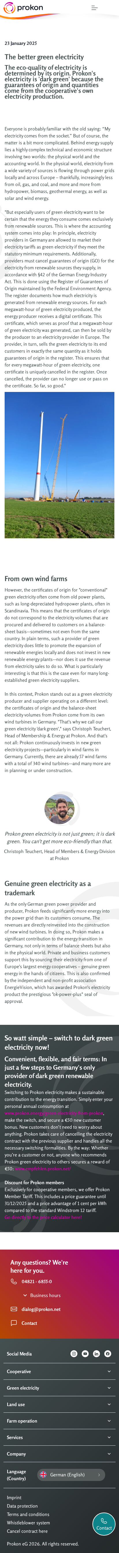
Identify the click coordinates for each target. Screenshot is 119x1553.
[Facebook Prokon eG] (110, 1353)
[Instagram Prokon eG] (76, 1353)
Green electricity (23, 1388)
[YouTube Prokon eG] (87, 1353)
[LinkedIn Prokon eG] (98, 1353)
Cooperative (19, 1371)
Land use (16, 1404)
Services (15, 1437)
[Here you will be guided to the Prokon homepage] (21, 8)
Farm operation (22, 1421)
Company (16, 1454)
